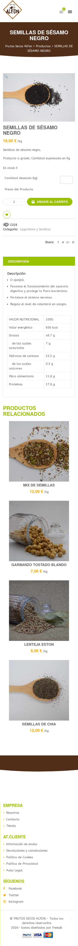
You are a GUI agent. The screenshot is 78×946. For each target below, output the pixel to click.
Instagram (16, 901)
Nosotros (12, 813)
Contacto (12, 819)
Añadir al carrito (52, 201)
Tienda (11, 826)
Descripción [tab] (18, 261)
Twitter (14, 895)
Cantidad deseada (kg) (21, 178)
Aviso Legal (14, 870)
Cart (61, 12)
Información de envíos (21, 844)
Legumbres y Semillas (35, 229)
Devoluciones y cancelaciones (27, 850)
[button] (6, 76)
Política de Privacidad (22, 864)
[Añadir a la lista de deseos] (7, 214)
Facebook (15, 888)
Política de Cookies (19, 857)
